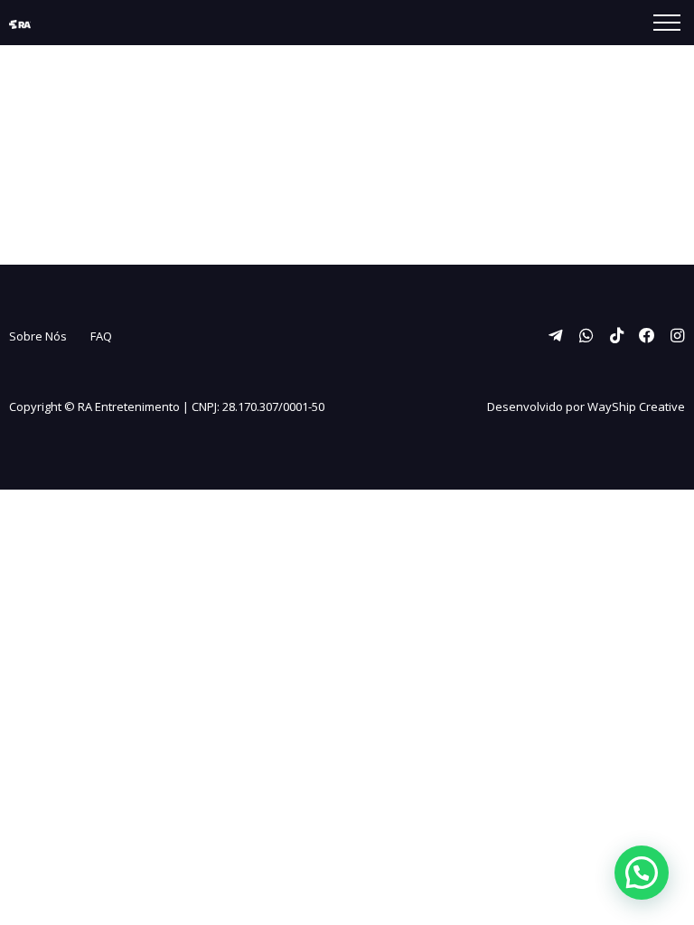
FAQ (101, 336)
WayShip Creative (636, 406)
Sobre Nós (38, 336)
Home (119, 169)
